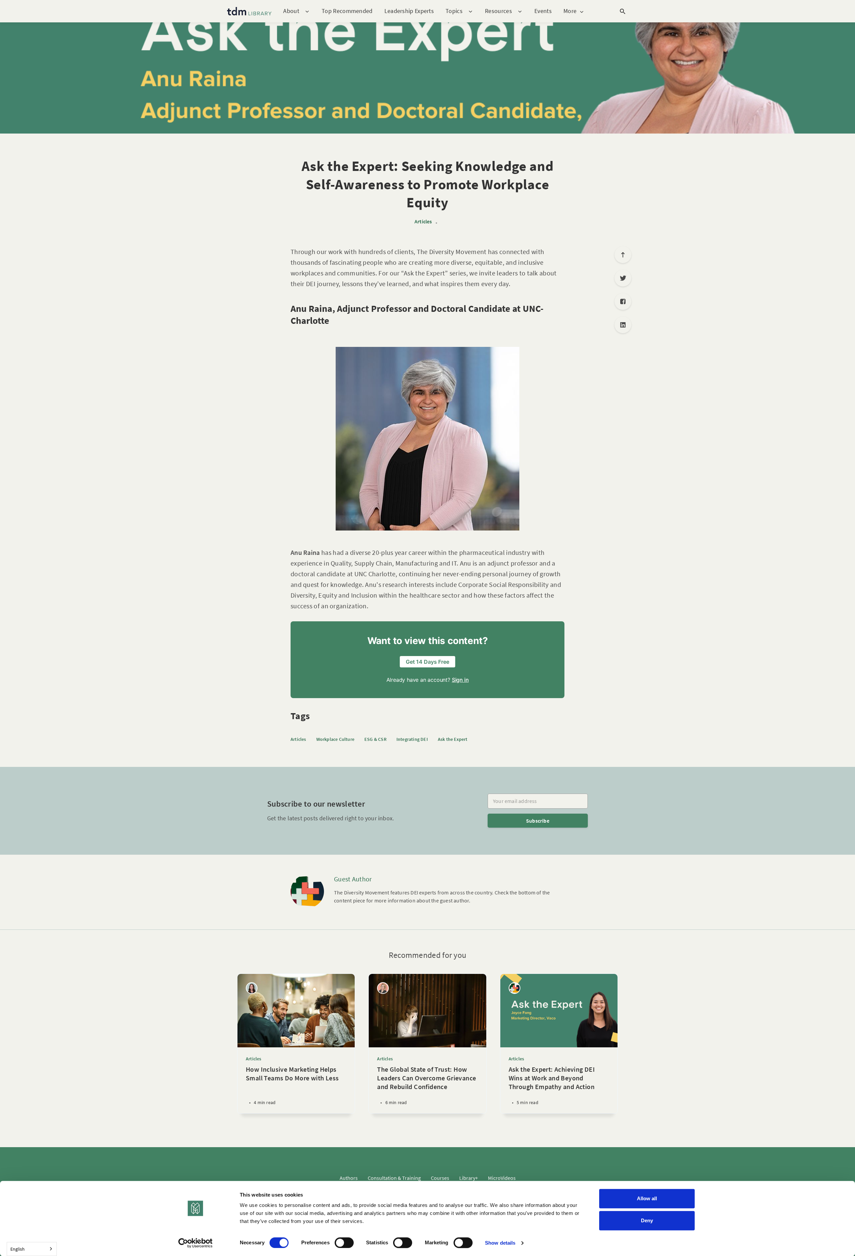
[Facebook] (623, 301)
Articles (423, 221)
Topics (454, 11)
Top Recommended (347, 11)
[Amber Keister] (383, 988)
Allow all (647, 1198)
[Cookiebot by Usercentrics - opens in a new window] (195, 1243)
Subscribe (537, 820)
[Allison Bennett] (252, 988)
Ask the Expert (453, 739)
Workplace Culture (335, 739)
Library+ (468, 1178)
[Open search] (622, 11)
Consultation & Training (394, 1178)
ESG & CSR (375, 739)
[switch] (344, 1242)
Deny (647, 1220)
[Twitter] (623, 278)
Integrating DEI (412, 739)
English (17, 1249)
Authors (349, 1178)
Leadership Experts (409, 11)
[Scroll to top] (623, 254)
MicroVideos (502, 1178)
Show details (500, 1243)
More (569, 11)
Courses (440, 1178)
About (291, 11)
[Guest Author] (307, 891)
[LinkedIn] (623, 325)
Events (543, 11)
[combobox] (32, 1249)
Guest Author (353, 879)
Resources (498, 11)
